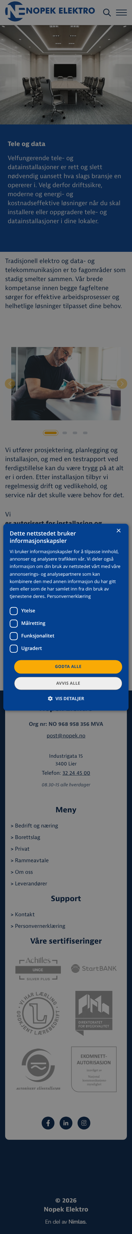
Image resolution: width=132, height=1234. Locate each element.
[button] (66, 698)
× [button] (118, 531)
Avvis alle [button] (68, 683)
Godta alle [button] (68, 666)
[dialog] (65, 617)
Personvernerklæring (69, 596)
